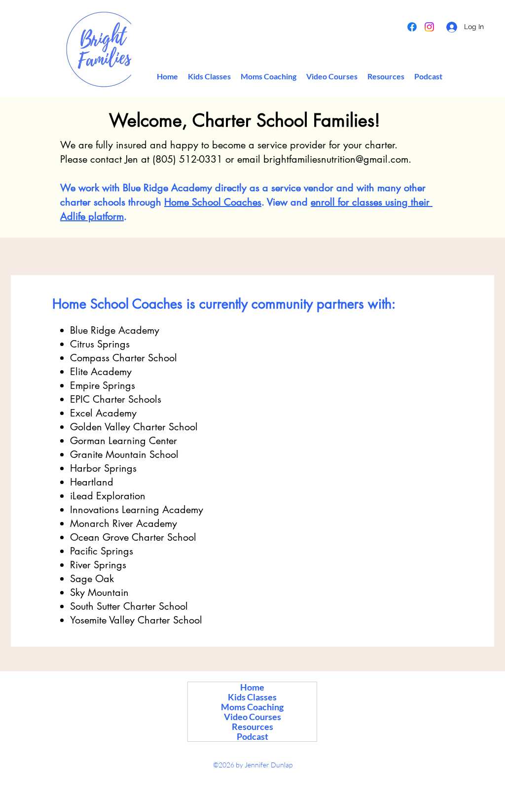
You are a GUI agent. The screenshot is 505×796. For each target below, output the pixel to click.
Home (252, 687)
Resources (252, 726)
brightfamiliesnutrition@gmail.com (335, 159)
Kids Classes (252, 697)
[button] (385, 76)
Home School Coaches (212, 202)
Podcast (252, 736)
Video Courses (252, 717)
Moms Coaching (252, 707)
